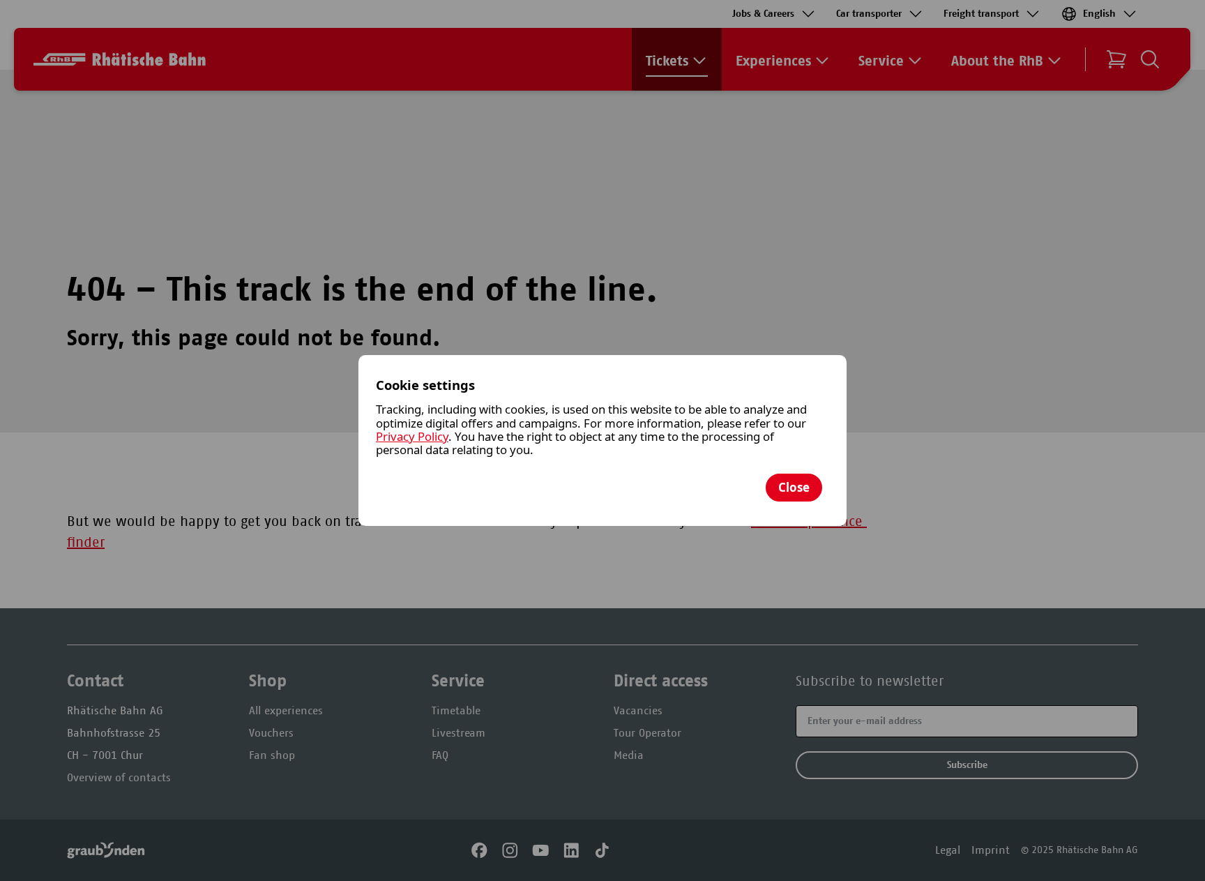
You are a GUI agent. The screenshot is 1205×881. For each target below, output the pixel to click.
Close (794, 487)
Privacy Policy (412, 436)
